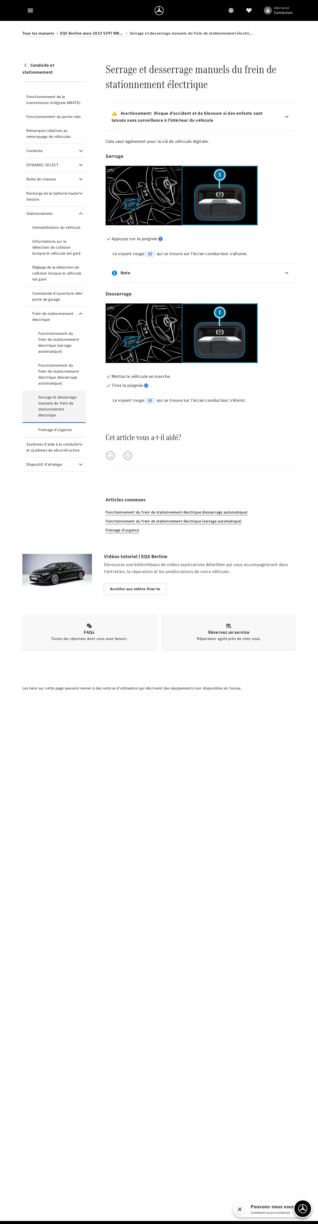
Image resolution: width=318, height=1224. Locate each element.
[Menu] (30, 10)
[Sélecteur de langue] (231, 10)
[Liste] (249, 10)
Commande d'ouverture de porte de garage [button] (56, 296)
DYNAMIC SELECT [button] (42, 165)
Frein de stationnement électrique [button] (53, 316)
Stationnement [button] (39, 213)
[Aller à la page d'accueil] (159, 10)
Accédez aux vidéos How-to (135, 588)
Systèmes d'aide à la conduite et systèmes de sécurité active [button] (53, 447)
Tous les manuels (38, 33)
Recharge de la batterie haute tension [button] (52, 196)
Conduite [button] (34, 150)
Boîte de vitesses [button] (41, 179)
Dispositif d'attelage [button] (44, 464)
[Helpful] (110, 455)
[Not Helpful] (127, 455)
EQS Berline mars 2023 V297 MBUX (92, 33)
